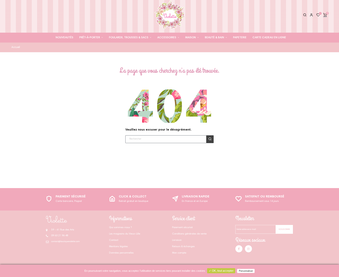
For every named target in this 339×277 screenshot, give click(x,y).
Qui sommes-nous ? (120, 227)
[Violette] (56, 219)
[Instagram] (248, 248)
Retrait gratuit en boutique (133, 201)
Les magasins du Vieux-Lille (124, 234)
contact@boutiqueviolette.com (65, 241)
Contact (113, 240)
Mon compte (179, 253)
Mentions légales (118, 246)
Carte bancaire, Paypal (69, 201)
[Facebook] (238, 248)
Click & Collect (132, 196)
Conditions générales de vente (189, 234)
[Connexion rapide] (310, 15)
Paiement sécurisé (71, 196)
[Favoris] (318, 16)
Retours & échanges (183, 246)
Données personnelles (121, 253)
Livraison (177, 240)
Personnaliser (246, 271)
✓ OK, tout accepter (221, 270)
